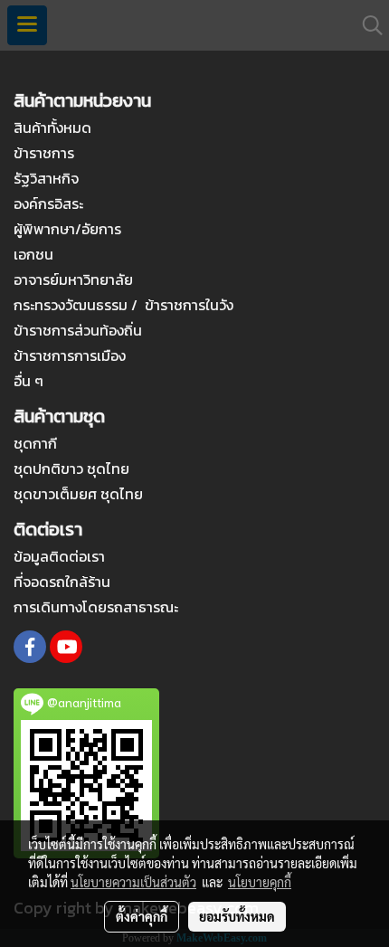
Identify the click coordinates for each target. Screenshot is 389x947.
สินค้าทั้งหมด (52, 127)
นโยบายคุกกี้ (259, 882)
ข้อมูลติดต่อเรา (59, 556)
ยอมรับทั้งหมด (237, 916)
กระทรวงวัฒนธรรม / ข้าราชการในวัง (123, 305)
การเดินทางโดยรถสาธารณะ (96, 607)
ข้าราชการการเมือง (70, 355)
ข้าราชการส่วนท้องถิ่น (78, 330)
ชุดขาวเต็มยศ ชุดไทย (78, 494)
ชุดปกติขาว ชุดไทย (71, 468)
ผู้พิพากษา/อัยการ (67, 229)
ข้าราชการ (44, 153)
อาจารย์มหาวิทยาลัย (73, 279)
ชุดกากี (35, 443)
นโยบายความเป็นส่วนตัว (133, 882)
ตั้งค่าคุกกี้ (141, 916)
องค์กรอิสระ (48, 203)
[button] (366, 25)
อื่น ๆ (28, 381)
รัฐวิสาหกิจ (46, 178)
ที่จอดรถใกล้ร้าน (62, 581)
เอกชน (33, 254)
